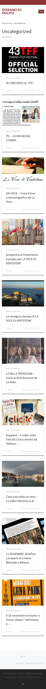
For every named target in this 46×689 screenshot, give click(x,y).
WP (15, 677)
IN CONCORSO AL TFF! (19, 83)
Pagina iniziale (7, 23)
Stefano (10, 90)
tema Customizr (34, 677)
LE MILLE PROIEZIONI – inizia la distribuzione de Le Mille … (21, 378)
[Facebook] (24, 2)
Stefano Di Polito (17, 673)
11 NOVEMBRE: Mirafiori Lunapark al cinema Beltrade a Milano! (21, 558)
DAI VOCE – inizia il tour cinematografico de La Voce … (20, 197)
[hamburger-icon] (41, 11)
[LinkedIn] (19, 2)
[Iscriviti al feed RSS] (23, 684)
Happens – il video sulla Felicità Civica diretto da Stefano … (21, 439)
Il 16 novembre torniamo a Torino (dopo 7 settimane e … (23, 620)
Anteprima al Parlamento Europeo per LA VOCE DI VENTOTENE (22, 259)
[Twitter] (28, 2)
